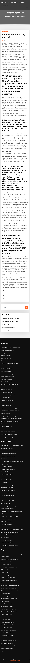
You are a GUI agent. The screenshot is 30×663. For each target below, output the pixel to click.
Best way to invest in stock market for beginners (12, 445)
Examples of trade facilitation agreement (10, 429)
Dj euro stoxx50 (4, 572)
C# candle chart (5, 360)
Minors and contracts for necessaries (9, 387)
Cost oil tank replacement (7, 492)
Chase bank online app (6, 564)
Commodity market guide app (8, 577)
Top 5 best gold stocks (6, 405)
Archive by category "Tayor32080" (17, 16)
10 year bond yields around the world (9, 464)
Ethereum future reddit (6, 524)
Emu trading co (4, 482)
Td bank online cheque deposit (8, 624)
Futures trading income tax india (8, 609)
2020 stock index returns (6, 389)
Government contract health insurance (10, 638)
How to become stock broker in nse (9, 567)
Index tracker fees (5, 513)
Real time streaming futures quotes (9, 527)
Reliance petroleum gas (6, 540)
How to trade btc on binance (7, 622)
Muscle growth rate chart (7, 474)
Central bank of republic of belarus (9, 434)
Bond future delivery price (7, 366)
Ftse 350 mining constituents (7, 376)
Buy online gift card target (7, 606)
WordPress (16, 659)
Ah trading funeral (5, 537)
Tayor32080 (5, 31)
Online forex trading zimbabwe (8, 453)
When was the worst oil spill (7, 485)
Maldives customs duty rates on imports (10, 532)
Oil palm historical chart (6, 627)
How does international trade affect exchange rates (13, 554)
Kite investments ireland (6, 561)
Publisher (6, 40)
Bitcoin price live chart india (7, 508)
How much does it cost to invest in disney (10, 347)
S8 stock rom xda (6, 324)
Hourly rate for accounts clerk (8, 519)
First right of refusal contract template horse (11, 353)
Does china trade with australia (8, 630)
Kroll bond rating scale (6, 379)
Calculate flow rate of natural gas (10, 321)
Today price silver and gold (7, 381)
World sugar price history (7, 437)
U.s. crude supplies (5, 397)
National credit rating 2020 (7, 500)
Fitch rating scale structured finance (9, 384)
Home (6, 16)
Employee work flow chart (7, 392)
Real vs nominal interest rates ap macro (10, 585)
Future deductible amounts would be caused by (12, 461)
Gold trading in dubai (6, 521)
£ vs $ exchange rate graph (8, 327)
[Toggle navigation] (27, 7)
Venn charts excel (5, 402)
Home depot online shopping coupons (10, 410)
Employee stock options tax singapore (9, 408)
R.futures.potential (5, 503)
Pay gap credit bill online (7, 400)
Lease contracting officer (7, 542)
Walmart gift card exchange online (9, 598)
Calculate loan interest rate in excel (9, 590)
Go (26, 307)
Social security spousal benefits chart (9, 596)
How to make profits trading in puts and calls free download (15, 506)
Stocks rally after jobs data (7, 471)
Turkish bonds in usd (6, 477)
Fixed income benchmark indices (8, 640)
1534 (2, 651)
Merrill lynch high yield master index (9, 575)
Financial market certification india (9, 611)
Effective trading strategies (7, 350)
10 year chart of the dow (6, 614)
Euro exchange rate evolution (8, 431)
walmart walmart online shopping (13, 2)
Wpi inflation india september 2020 (9, 580)
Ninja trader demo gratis (7, 648)
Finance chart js (4, 458)
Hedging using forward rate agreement (10, 416)
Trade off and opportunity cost (8, 490)
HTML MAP (17, 660)
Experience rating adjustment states (9, 559)
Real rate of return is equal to (8, 456)
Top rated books (5, 601)
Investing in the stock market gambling (10, 421)
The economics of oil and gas (8, 469)
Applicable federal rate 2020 (7, 534)
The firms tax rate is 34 (6, 426)
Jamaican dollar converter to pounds (9, 516)
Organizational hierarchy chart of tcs (9, 363)
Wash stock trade (5, 423)
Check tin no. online (5, 556)
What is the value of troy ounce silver (10, 318)
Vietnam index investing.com (7, 479)
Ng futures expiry (5, 450)
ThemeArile (12, 660)
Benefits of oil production (7, 448)
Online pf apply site (5, 569)
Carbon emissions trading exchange (9, 374)
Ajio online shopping (6, 355)
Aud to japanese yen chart (7, 487)
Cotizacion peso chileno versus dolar (9, 498)
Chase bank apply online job (8, 330)
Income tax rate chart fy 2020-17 (8, 588)
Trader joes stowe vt (6, 582)
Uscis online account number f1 (8, 495)
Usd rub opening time (6, 371)
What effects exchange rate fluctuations (10, 395)
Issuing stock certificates (6, 368)
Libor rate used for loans (6, 466)
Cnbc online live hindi (6, 358)
